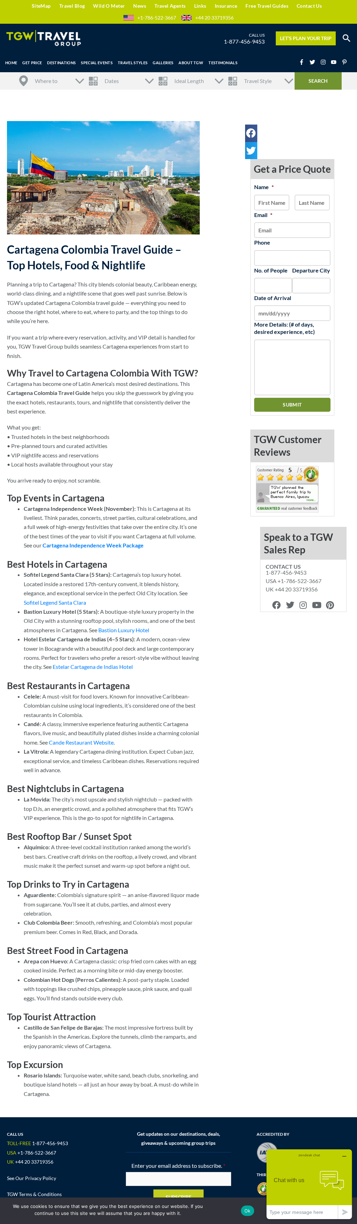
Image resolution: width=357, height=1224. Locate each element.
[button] (346, 38)
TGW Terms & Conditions (34, 1194)
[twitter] (314, 62)
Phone (262, 242)
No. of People (271, 270)
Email (263, 214)
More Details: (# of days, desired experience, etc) (284, 328)
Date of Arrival (272, 297)
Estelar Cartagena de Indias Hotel (93, 666)
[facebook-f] (304, 62)
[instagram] (325, 62)
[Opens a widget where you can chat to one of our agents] (309, 1184)
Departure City (311, 270)
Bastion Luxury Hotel (123, 630)
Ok (247, 1211)
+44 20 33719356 (214, 18)
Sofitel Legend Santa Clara (55, 602)
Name (264, 187)
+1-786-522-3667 (156, 18)
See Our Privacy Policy (31, 1178)
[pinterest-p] (345, 62)
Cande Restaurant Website (81, 742)
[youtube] (336, 62)
